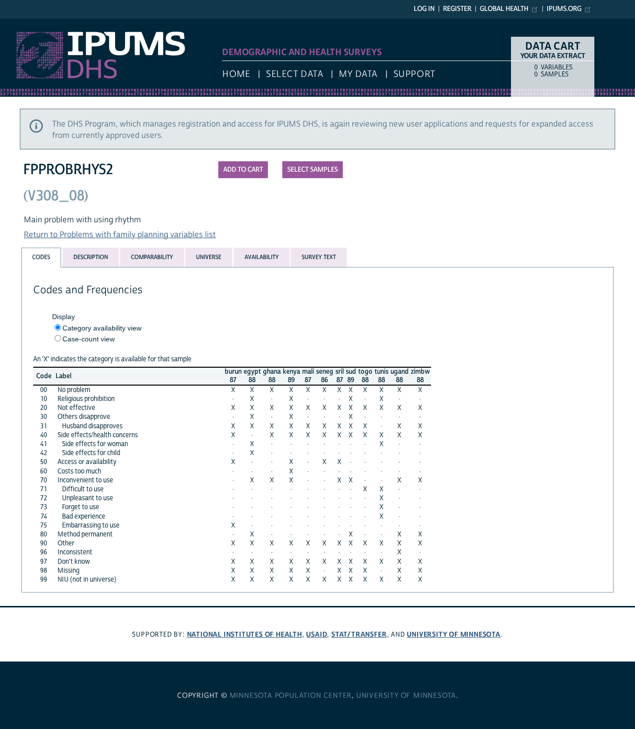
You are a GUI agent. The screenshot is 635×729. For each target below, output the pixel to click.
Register (457, 8)
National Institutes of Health (244, 634)
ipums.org (564, 8)
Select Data (294, 74)
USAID (316, 634)
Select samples (312, 169)
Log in (424, 8)
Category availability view (102, 328)
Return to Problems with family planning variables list (120, 235)
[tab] (41, 257)
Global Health (504, 8)
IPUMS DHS (20, 24)
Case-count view (89, 339)
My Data (358, 74)
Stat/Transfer (358, 634)
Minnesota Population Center (291, 695)
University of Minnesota (453, 634)
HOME (236, 74)
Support (414, 74)
